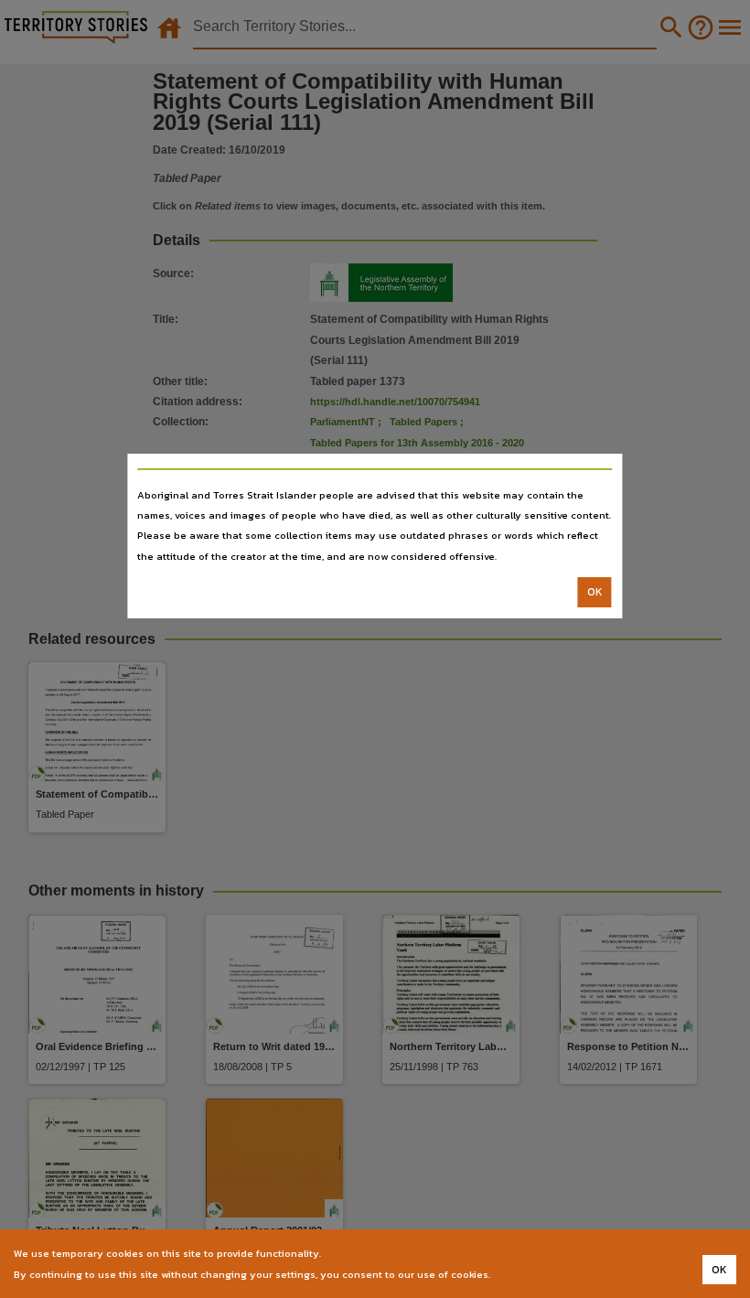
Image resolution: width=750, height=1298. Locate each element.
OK (595, 592)
